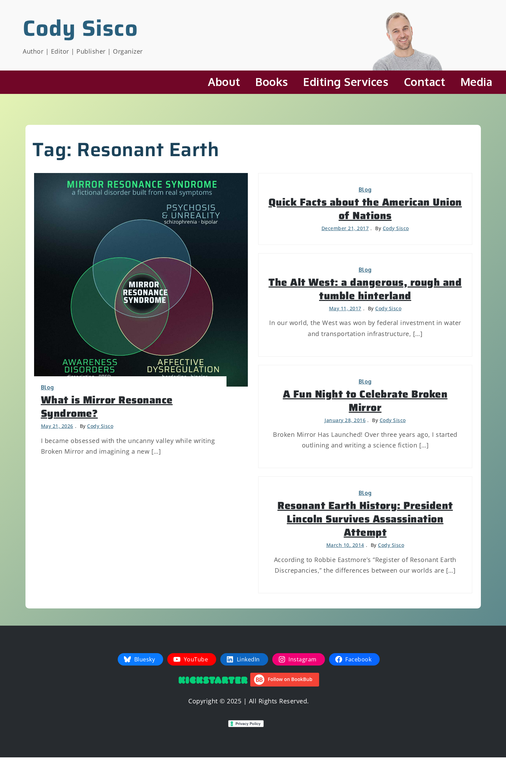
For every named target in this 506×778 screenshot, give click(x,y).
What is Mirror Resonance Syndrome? (107, 406)
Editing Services (345, 82)
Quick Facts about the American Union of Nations (365, 208)
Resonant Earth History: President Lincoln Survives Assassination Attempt (365, 519)
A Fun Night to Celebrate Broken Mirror (365, 400)
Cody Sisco (80, 28)
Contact (424, 82)
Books (271, 82)
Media (477, 82)
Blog (47, 387)
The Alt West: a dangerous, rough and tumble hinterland (365, 288)
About (224, 82)
